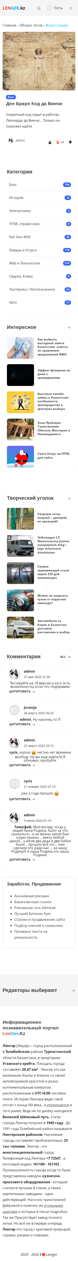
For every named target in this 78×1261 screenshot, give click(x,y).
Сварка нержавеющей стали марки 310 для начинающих (53, 572)
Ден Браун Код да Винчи (34, 103)
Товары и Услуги (23, 250)
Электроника (20, 210)
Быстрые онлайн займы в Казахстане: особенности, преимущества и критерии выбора (53, 401)
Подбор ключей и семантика (38, 925)
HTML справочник (24, 223)
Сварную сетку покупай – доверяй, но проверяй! (52, 517)
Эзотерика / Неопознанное (32, 289)
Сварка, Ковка (21, 276)
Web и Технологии (24, 263)
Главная (9, 25)
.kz (14, 8)
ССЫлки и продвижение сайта (39, 919)
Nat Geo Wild (20, 236)
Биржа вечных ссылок (33, 901)
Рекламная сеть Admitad (34, 907)
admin (20, 140)
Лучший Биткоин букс (32, 913)
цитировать (20, 691)
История (16, 197)
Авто (13, 302)
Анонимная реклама (31, 896)
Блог (13, 184)
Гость (58, 7)
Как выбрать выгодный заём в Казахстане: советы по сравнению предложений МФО (52, 347)
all (63, 657)
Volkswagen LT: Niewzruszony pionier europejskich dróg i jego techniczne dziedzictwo (53, 545)
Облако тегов (31, 25)
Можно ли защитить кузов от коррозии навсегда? (52, 599)
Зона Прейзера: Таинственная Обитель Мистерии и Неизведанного (53, 428)
